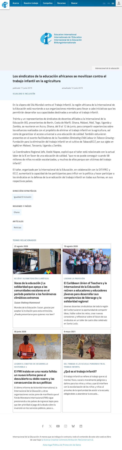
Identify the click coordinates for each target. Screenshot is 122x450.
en (104, 3)
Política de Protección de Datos (67, 444)
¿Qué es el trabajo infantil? (87, 363)
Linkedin (81, 426)
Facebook (43, 426)
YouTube (58, 426)
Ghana (17, 212)
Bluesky (73, 426)
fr (109, 3)
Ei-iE (5, 5)
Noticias (17, 227)
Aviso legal (47, 444)
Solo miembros (119, 3)
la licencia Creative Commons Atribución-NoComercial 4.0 (67, 439)
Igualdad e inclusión (22, 196)
